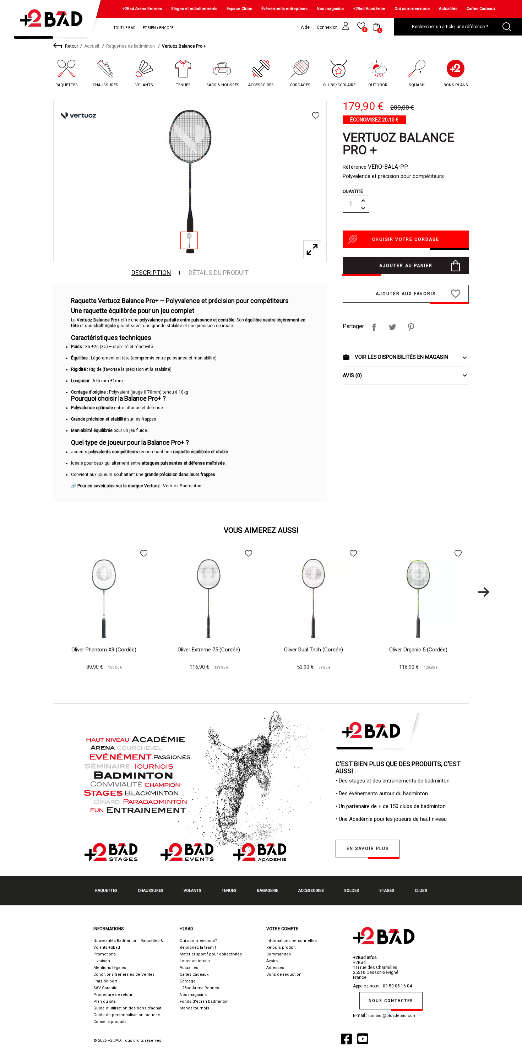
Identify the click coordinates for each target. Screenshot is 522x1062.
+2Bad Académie (369, 8)
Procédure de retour (112, 994)
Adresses (275, 967)
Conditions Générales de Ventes (123, 974)
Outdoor (377, 85)
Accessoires (261, 85)
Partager (374, 327)
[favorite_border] (315, 115)
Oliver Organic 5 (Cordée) (418, 649)
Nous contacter (391, 1000)
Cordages (300, 85)
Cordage (188, 981)
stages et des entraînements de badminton (399, 780)
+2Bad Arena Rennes (142, 8)
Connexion (328, 27)
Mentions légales (109, 967)
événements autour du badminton (388, 793)
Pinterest (411, 327)
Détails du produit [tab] (219, 272)
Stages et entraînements (194, 8)
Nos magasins (330, 8)
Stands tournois (194, 1008)
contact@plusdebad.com (392, 1015)
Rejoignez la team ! (198, 947)
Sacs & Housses (222, 85)
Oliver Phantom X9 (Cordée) (103, 649)
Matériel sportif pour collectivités (211, 954)
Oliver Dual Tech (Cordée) (313, 649)
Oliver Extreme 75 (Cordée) (209, 649)
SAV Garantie (105, 988)
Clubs (421, 890)
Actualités (448, 8)
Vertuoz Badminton (182, 485)
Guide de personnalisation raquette (126, 1015)
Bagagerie (267, 890)
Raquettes (66, 85)
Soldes (351, 890)
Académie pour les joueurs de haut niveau (398, 819)
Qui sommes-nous (412, 8)
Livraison (101, 961)
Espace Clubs (239, 8)
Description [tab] (151, 272)
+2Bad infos (365, 957)
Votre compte (282, 928)
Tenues (183, 85)
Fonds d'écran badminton (204, 1001)
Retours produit (280, 947)
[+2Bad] (54, 21)
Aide (305, 27)
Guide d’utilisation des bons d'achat (127, 1008)
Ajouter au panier (406, 265)
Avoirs (272, 961)
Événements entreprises (284, 8)
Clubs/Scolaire (339, 85)
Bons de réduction (283, 974)
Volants (144, 85)
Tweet (392, 327)
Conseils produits (109, 1021)
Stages (386, 890)
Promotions (104, 954)
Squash (417, 85)
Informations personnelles (291, 940)
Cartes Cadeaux (481, 8)
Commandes (278, 954)
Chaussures (105, 85)
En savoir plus (368, 848)
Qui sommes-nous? (198, 940)
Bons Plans (456, 85)
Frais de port (105, 981)
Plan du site (104, 1001)
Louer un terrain (195, 961)
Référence (354, 167)
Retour (71, 46)
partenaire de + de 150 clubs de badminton (396, 806)
